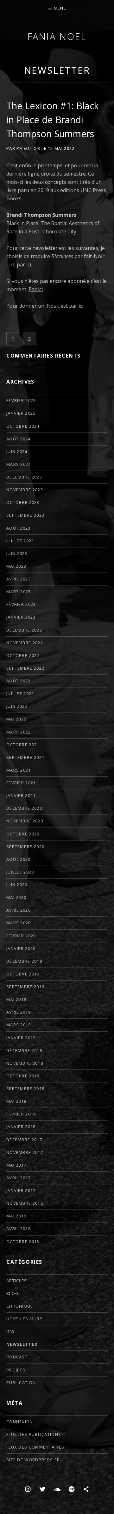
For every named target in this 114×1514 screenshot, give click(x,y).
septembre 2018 (25, 1088)
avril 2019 (18, 1012)
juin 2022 (17, 706)
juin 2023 (17, 553)
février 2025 (21, 400)
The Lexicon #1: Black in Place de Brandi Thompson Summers (52, 119)
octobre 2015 (23, 1241)
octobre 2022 (23, 655)
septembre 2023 (25, 515)
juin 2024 (17, 451)
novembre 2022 (24, 643)
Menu (60, 8)
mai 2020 (16, 897)
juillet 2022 (20, 693)
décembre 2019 (24, 961)
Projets (15, 1370)
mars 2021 (18, 770)
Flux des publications (33, 1434)
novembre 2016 (24, 1203)
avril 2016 (18, 1228)
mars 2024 (18, 464)
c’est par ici (70, 305)
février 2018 (21, 1114)
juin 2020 (17, 885)
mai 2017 (16, 1165)
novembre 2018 (24, 1063)
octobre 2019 (23, 974)
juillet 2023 (20, 541)
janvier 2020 (21, 948)
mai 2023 (16, 566)
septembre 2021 (25, 757)
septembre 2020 (25, 846)
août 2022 (18, 681)
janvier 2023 (21, 617)
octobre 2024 (23, 426)
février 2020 (21, 936)
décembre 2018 (24, 1050)
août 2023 (18, 528)
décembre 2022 (24, 630)
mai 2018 (16, 1101)
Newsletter (57, 70)
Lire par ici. (19, 264)
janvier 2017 (21, 1190)
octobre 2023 (23, 502)
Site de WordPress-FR (33, 1460)
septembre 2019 (25, 986)
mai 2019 (16, 999)
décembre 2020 (24, 808)
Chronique (19, 1306)
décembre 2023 (24, 477)
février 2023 (21, 604)
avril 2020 (18, 910)
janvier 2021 (21, 795)
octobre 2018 (23, 1076)
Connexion (19, 1421)
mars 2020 (18, 923)
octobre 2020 (23, 834)
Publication (21, 1382)
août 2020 (18, 859)
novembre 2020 (24, 821)
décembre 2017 (24, 1139)
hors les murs (24, 1319)
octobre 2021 (23, 744)
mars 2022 (18, 732)
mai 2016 (16, 1216)
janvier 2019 (21, 1038)
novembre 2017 (24, 1152)
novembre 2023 (24, 489)
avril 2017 (18, 1178)
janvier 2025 (21, 413)
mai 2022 (16, 719)
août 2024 (18, 439)
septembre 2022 (25, 668)
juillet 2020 (20, 872)
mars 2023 (18, 591)
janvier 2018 (21, 1126)
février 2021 (21, 783)
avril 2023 (18, 579)
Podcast (17, 1357)
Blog (12, 1293)
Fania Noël (57, 36)
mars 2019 (18, 1025)
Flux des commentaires (35, 1447)
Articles (16, 1280)
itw (10, 1331)
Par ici (35, 289)
